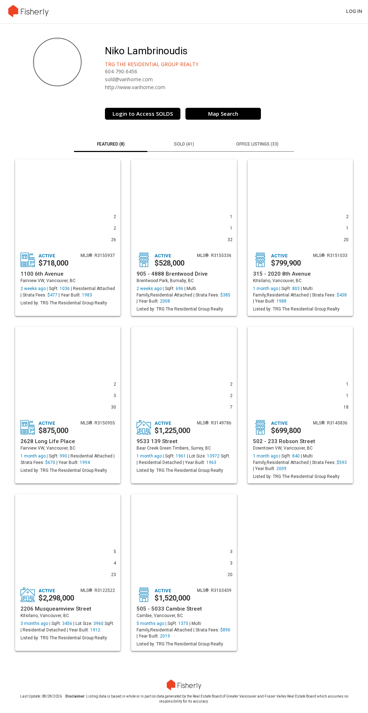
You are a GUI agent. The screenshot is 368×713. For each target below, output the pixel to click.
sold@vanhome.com (129, 79)
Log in (354, 11)
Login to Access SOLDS (142, 113)
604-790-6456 (121, 71)
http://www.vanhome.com (135, 87)
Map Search (223, 113)
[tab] (110, 145)
